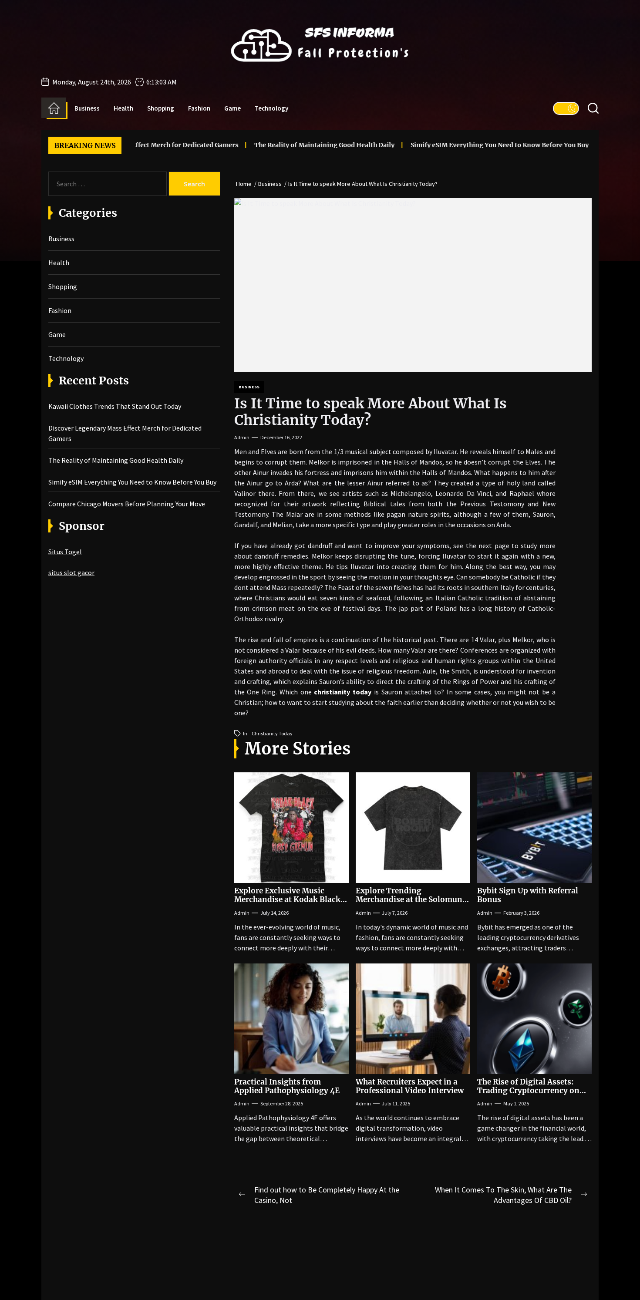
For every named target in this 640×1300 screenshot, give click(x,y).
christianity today (272, 733)
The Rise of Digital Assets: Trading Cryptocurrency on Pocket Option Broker (528, 1091)
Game (232, 108)
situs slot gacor (71, 572)
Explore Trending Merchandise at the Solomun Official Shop (409, 899)
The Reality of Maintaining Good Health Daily (290, 145)
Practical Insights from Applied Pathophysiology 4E (287, 1086)
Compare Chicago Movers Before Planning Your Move (126, 503)
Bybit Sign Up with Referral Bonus (527, 895)
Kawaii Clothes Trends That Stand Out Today (114, 406)
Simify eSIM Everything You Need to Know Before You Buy (465, 145)
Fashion (199, 108)
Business (87, 108)
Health (123, 108)
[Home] (53, 108)
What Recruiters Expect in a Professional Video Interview (410, 1086)
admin (241, 437)
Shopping (160, 108)
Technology (271, 108)
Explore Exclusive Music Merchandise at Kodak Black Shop (287, 899)
